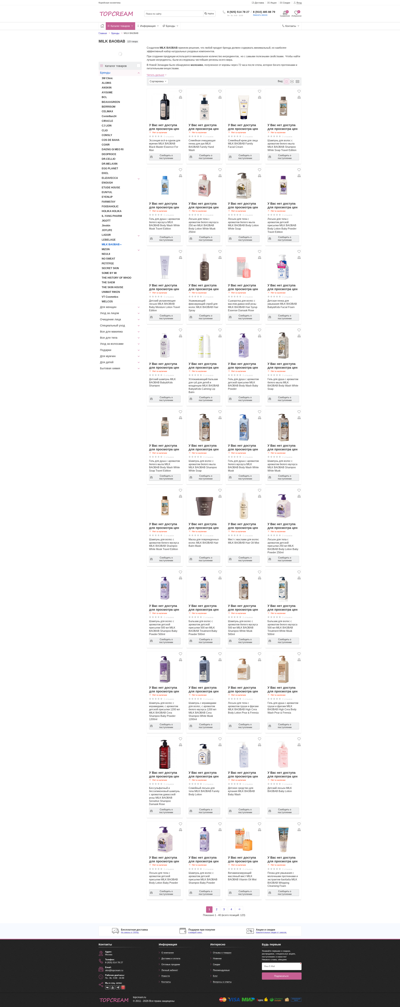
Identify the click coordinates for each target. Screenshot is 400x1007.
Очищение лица (110, 319)
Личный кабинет (169, 970)
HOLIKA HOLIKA (112, 211)
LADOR (106, 235)
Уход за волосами (111, 343)
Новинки (217, 958)
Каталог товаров (120, 26)
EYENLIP (107, 197)
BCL (104, 97)
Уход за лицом (109, 313)
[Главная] (102, 26)
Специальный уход (112, 325)
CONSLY (107, 135)
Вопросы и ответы (222, 982)
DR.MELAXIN (110, 163)
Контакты (291, 26)
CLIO (105, 130)
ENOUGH (107, 182)
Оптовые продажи (170, 964)
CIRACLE (107, 121)
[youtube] (112, 987)
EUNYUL (107, 192)
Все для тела (108, 337)
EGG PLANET (110, 168)
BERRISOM (108, 106)
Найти (210, 13)
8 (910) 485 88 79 (264, 11)
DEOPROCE (109, 154)
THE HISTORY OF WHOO (116, 277)
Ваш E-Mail (269, 966)
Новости (165, 976)
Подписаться (281, 976)
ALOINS (106, 83)
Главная (103, 33)
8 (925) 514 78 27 (238, 11)
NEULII (106, 254)
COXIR (106, 144)
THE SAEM (108, 282)
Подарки (105, 350)
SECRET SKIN (110, 268)
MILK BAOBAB (111, 244)
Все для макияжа (111, 331)
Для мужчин (108, 356)
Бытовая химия (110, 368)
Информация (148, 26)
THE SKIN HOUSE (112, 287)
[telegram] (118, 987)
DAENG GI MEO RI (112, 149)
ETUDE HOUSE (111, 187)
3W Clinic (107, 78)
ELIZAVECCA (110, 178)
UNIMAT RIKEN (111, 292)
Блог (215, 976)
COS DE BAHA (111, 140)
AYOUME (107, 92)
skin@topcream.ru (114, 970)
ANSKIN (107, 87)
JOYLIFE (107, 230)
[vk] (107, 987)
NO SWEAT (108, 258)
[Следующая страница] (239, 909)
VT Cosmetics (110, 296)
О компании (167, 952)
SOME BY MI (109, 273)
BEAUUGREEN (111, 102)
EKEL (105, 173)
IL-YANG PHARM (112, 216)
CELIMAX (107, 111)
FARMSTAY (108, 201)
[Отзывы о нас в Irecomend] (123, 987)
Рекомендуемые (221, 970)
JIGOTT (106, 220)
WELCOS (107, 301)
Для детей (106, 362)
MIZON (106, 249)
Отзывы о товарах (222, 952)
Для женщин (108, 307)
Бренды (170, 26)
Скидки (216, 964)
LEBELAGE (109, 239)
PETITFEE (108, 263)
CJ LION (107, 125)
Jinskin (106, 225)
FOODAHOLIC (110, 206)
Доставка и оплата (170, 958)
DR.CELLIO (108, 159)
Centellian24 (109, 116)
